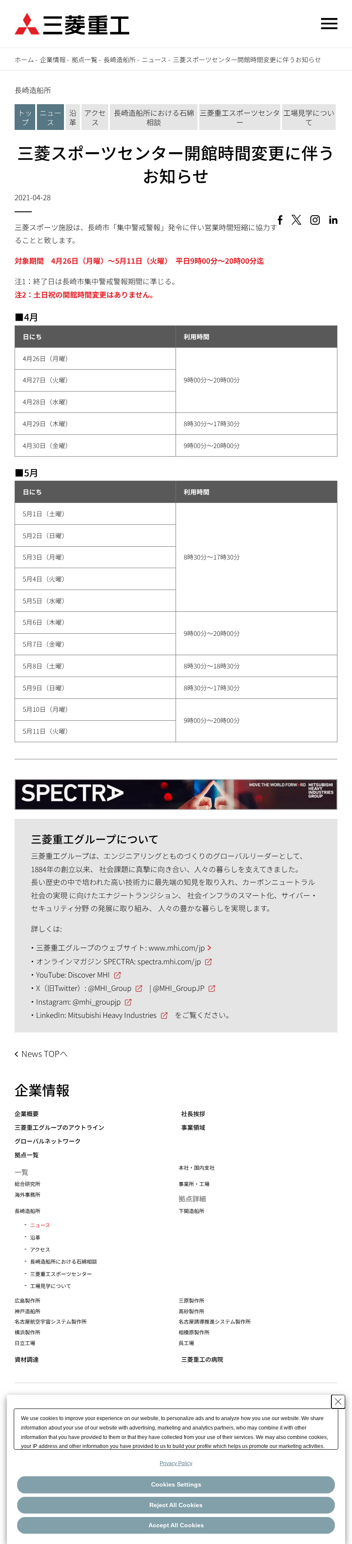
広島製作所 (27, 1300)
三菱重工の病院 (202, 1359)
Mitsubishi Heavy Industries (112, 1014)
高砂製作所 (191, 1311)
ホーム (24, 59)
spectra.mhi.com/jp (169, 961)
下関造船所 (191, 1210)
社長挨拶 (193, 1114)
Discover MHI (89, 974)
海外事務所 (27, 1194)
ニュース (154, 59)
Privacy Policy (176, 1463)
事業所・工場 (194, 1183)
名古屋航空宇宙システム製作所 (51, 1321)
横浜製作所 (27, 1332)
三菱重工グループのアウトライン (59, 1127)
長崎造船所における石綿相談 (154, 117)
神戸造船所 (27, 1311)
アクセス (95, 117)
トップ (25, 117)
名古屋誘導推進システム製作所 (215, 1321)
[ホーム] (72, 22)
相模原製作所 (194, 1332)
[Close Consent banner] (338, 1402)
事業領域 (193, 1127)
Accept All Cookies (176, 1525)
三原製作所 (191, 1300)
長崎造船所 (119, 59)
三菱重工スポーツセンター (240, 117)
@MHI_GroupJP (178, 987)
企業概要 (27, 1114)
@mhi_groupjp (97, 1001)
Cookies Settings (176, 1484)
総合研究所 (27, 1183)
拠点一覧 (84, 59)
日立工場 (25, 1342)
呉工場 (186, 1342)
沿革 (72, 117)
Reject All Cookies (176, 1505)
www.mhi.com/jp (177, 947)
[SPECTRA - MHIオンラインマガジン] (176, 790)
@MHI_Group (109, 987)
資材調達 (27, 1359)
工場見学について (308, 117)
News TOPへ (44, 1053)
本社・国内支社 (197, 1167)
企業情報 (53, 59)
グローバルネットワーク (48, 1141)
